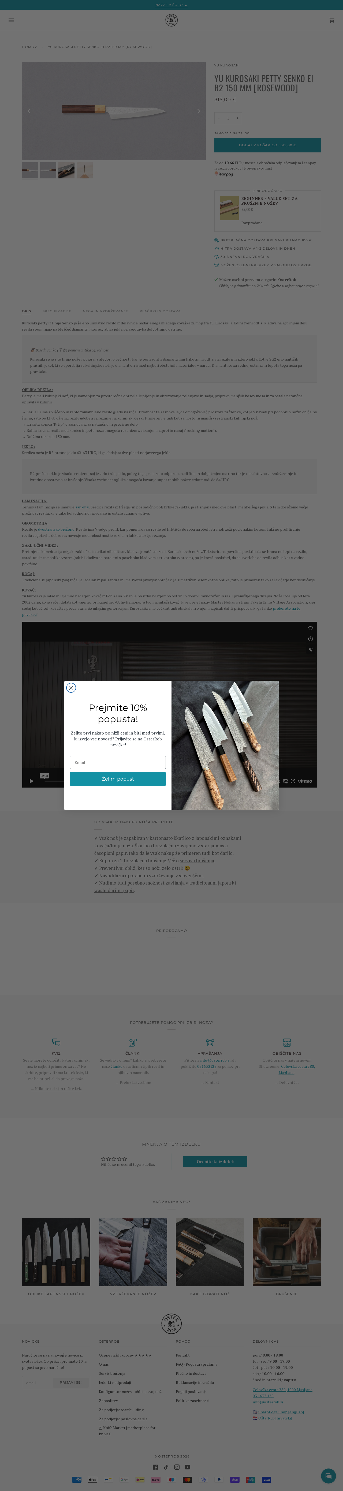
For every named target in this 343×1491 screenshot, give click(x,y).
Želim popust (118, 779)
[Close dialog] (71, 687)
